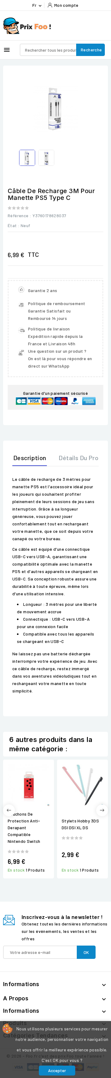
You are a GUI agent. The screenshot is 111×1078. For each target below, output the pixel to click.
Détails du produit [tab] (84, 457)
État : (13, 225)
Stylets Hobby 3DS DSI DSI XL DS (80, 824)
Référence (18, 215)
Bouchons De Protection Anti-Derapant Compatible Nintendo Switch (24, 827)
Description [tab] (29, 457)
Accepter (57, 1070)
